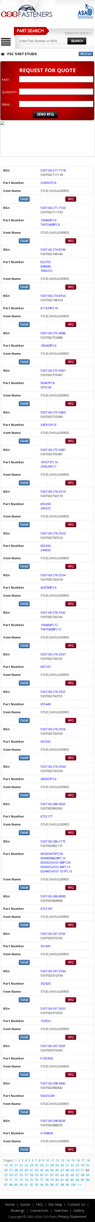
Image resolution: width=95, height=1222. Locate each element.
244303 (45, 550)
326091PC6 (48, 183)
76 (36, 1180)
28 (52, 1165)
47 (62, 1170)
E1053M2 (46, 1058)
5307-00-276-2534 (53, 575)
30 (62, 1165)
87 (6, 1184)
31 (67, 1165)
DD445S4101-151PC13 (56, 871)
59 (36, 1175)
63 (57, 1175)
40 (26, 1170)
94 (41, 1184)
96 (52, 1184)
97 (57, 1184)
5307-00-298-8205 (53, 1121)
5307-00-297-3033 (53, 1008)
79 (52, 1180)
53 (6, 1175)
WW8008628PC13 (53, 858)
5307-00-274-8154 (53, 295)
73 (21, 1180)
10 (47, 1160)
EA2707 (45, 262)
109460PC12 (49, 625)
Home (10, 1204)
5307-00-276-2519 (53, 491)
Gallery (79, 1210)
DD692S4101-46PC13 (55, 867)
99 (67, 1184)
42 (36, 1170)
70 (6, 1180)
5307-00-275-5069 (53, 412)
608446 (45, 266)
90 (21, 1184)
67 (77, 1175)
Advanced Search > (78, 33)
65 (67, 1175)
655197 (45, 666)
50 (77, 1170)
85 (82, 1180)
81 (62, 1180)
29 (57, 1165)
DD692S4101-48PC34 (55, 862)
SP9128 (45, 387)
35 (87, 1165)
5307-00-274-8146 (53, 249)
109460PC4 (48, 220)
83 (72, 1180)
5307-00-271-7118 (53, 170)
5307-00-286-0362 (53, 804)
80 (57, 1180)
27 (46, 1165)
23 (26, 1165)
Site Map (55, 1204)
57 (26, 1175)
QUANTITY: (9, 92)
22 (21, 1165)
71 (11, 1180)
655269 (45, 504)
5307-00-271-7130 (53, 208)
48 (67, 1170)
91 (26, 1184)
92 (31, 1184)
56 (21, 1175)
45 (52, 1170)
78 (46, 1180)
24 (31, 1165)
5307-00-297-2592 (53, 933)
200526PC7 (48, 466)
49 (72, 1170)
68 (82, 1175)
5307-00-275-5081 (53, 449)
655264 (45, 545)
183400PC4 (48, 345)
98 (62, 1184)
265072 (45, 508)
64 (62, 1175)
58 (31, 1175)
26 (41, 1165)
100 (73, 1184)
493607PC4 (48, 779)
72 (16, 1180)
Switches (61, 1210)
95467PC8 (47, 383)
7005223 (46, 270)
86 (87, 1180)
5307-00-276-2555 (53, 691)
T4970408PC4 (50, 224)
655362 (45, 741)
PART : (6, 80)
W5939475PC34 (51, 854)
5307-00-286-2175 (53, 841)
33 (77, 1165)
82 (67, 1180)
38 (16, 1170)
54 (11, 1175)
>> (79, 1184)
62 (52, 1175)
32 (72, 1165)
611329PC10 (49, 308)
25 (36, 1165)
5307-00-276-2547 (53, 654)
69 (87, 1175)
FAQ (39, 1204)
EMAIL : (6, 105)
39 (21, 1170)
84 (77, 1180)
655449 (45, 704)
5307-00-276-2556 (53, 729)
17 (83, 1160)
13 (62, 1160)
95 (46, 1184)
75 (31, 1180)
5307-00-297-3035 (53, 1046)
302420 (45, 983)
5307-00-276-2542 (53, 612)
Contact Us (76, 1204)
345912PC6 (48, 424)
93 (36, 1184)
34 (82, 1165)
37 (11, 1170)
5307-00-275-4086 (53, 333)
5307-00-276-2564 (53, 766)
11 (52, 1160)
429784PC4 (48, 587)
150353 (45, 1021)
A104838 (46, 1133)
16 (78, 1160)
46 (57, 1170)
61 (46, 1175)
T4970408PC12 (50, 629)
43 (41, 1170)
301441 (45, 946)
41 (31, 1170)
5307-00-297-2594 (53, 971)
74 (26, 1180)
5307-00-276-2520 (53, 533)
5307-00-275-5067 (53, 370)
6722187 (46, 908)
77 (41, 1180)
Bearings (18, 1210)
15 (73, 1160)
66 (72, 1175)
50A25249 (47, 1095)
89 (16, 1184)
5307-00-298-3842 (53, 1083)
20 (11, 1165)
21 (16, 1165)
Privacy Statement (72, 1216)
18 (88, 1160)
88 (11, 1184)
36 (6, 1170)
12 (57, 1160)
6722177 (46, 816)
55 (16, 1175)
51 (82, 1170)
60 (41, 1175)
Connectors (39, 1210)
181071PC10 (49, 462)
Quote (25, 1204)
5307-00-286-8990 (53, 896)
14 (67, 1160)
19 (6, 1165)
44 (46, 1170)
